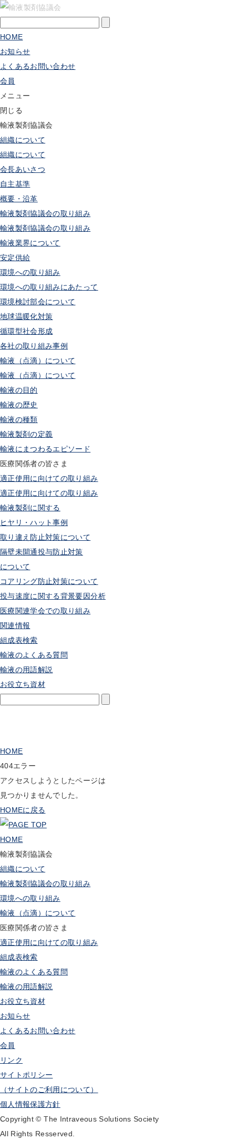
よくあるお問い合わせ (38, 66)
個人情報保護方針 (30, 1104)
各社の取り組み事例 (34, 346)
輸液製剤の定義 (26, 434)
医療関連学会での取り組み (45, 611)
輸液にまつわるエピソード (45, 449)
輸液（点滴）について (38, 360)
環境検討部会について (38, 301)
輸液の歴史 (19, 404)
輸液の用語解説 (26, 669)
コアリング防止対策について (49, 581)
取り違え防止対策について (45, 537)
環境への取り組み (30, 272)
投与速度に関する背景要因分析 (53, 596)
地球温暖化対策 (26, 316)
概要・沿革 (19, 198)
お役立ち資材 (22, 1001)
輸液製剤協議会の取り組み (45, 213)
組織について (22, 140)
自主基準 (15, 184)
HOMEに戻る (22, 810)
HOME (11, 37)
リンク (11, 1060)
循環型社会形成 (26, 331)
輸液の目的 (19, 390)
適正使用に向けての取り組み (49, 478)
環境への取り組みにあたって (49, 287)
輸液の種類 (19, 419)
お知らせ (15, 51)
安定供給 (15, 257)
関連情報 (15, 625)
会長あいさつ (22, 169)
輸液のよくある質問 (34, 655)
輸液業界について (30, 243)
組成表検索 (19, 640)
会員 (7, 1045)
